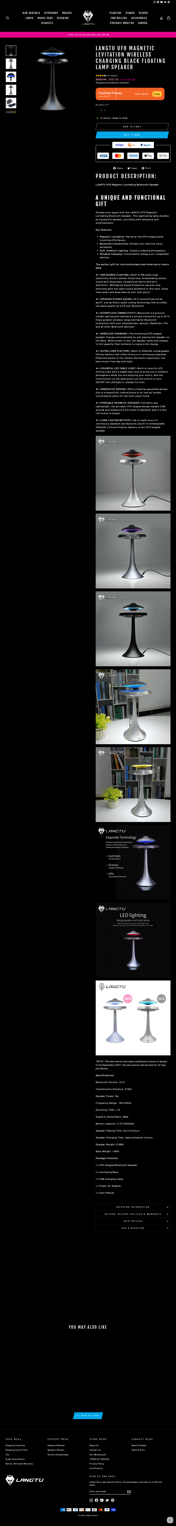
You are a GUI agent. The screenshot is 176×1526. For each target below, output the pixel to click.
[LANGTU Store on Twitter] (107, 1500)
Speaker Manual (56, 1450)
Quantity (102, 105)
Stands (130, 12)
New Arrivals (31, 12)
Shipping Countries (15, 1445)
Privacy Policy (97, 1463)
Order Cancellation (15, 1459)
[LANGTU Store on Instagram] (91, 1500)
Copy (157, 93)
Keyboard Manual (56, 1445)
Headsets (47, 23)
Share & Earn (138, 1450)
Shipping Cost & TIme (17, 1450)
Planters (116, 12)
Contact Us (95, 1450)
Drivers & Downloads (58, 1454)
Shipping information (133, 1207)
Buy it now (132, 135)
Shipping (100, 82)
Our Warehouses (98, 1454)
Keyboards (51, 12)
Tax (7, 1454)
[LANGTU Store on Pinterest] (112, 1500)
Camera (143, 23)
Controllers (119, 18)
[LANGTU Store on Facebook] (96, 1500)
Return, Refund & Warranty (19, 1463)
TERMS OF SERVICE (99, 1459)
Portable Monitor (122, 23)
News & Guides (139, 1445)
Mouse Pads (45, 18)
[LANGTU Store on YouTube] (102, 1500)
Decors (143, 12)
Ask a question (133, 1228)
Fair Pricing (133, 1221)
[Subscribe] (129, 1491)
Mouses (67, 12)
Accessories (139, 18)
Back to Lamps (89, 1415)
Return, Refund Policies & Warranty (133, 1214)
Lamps (30, 18)
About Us (94, 1445)
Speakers (63, 18)
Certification (96, 1468)
